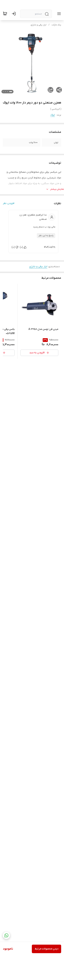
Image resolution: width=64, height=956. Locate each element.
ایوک (52, 115)
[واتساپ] (6, 935)
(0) (21, 247)
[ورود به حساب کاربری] (14, 13)
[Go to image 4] (3, 91)
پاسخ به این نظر (46, 235)
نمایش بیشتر (57, 189)
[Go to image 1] (10, 91)
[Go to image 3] (5, 91)
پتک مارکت (56, 24)
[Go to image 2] (7, 91)
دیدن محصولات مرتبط (46, 948)
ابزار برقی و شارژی (38, 24)
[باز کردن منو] (58, 14)
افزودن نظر (8, 203)
